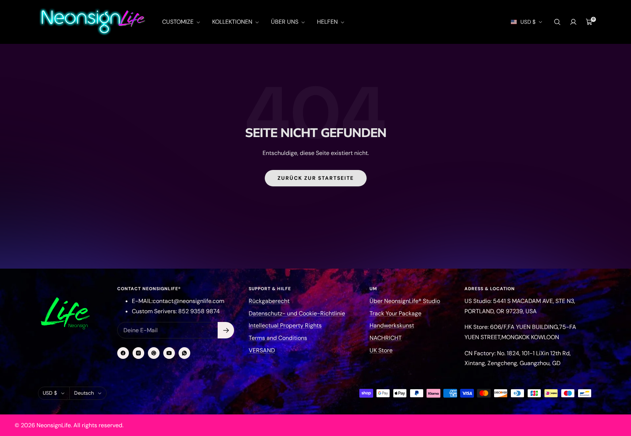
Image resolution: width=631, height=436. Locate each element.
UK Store (381, 350)
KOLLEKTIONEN (233, 22)
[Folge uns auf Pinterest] (154, 353)
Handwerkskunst (392, 325)
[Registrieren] (226, 330)
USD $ (528, 22)
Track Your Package (395, 313)
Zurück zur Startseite (316, 178)
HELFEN (328, 22)
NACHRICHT (386, 338)
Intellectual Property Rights (285, 325)
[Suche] (557, 22)
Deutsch (84, 393)
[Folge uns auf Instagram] (138, 353)
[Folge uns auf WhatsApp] (184, 353)
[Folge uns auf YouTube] (169, 353)
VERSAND (262, 350)
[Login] (573, 22)
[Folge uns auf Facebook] (123, 353)
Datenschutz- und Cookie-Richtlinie (297, 313)
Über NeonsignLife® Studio (405, 301)
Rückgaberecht (269, 301)
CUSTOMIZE (178, 22)
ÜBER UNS (285, 22)
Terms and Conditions (278, 338)
